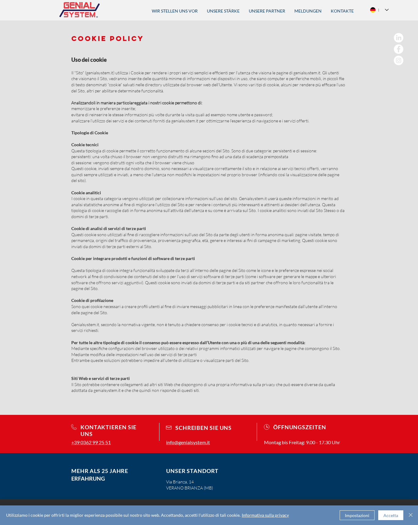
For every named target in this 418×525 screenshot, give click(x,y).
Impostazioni (357, 515)
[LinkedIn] (398, 38)
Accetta (390, 515)
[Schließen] (410, 515)
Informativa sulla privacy (265, 515)
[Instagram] (398, 60)
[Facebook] (398, 49)
